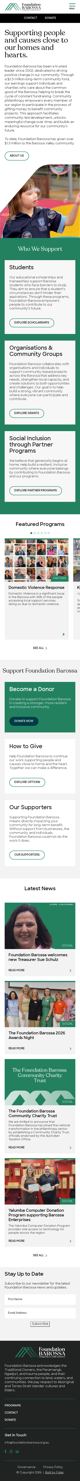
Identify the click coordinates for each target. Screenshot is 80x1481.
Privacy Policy (53, 1467)
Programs (13, 1405)
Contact (30, 18)
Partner (59, 578)
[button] (31, 533)
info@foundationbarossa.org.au (27, 1442)
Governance (26, 1467)
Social (67, 945)
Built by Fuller (54, 1472)
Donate (50, 18)
